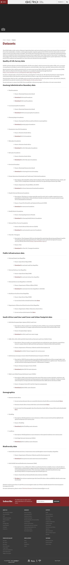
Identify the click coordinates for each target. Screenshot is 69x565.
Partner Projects (49, 542)
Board (4, 521)
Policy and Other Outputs (51, 532)
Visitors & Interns (6, 519)
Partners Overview (49, 540)
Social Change (27, 521)
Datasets (47, 534)
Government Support (28, 530)
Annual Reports (6, 525)
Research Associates (7, 517)
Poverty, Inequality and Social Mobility (31, 519)
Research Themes (27, 512)
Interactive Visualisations (8, 549)
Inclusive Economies (28, 517)
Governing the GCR (28, 514)
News (25, 540)
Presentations (48, 525)
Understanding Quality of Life (30, 527)
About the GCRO (6, 514)
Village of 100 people (7, 553)
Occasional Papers (49, 516)
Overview (5, 540)
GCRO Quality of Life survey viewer (32, 80)
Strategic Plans (6, 523)
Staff (4, 516)
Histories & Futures (28, 516)
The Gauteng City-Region (8, 512)
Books (47, 512)
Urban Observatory (6, 551)
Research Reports (49, 514)
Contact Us (5, 529)
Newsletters (26, 544)
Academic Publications (50, 521)
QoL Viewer (5, 542)
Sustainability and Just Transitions (30, 525)
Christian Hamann (27, 488)
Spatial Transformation (28, 523)
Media (25, 546)
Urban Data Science (28, 529)
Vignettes (47, 529)
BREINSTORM (11, 562)
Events (25, 542)
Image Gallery (5, 547)
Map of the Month (49, 530)
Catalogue (5, 527)
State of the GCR (6, 546)
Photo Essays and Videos (50, 527)
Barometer (5, 544)
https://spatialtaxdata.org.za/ (38, 241)
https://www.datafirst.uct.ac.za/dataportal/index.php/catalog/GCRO (21, 72)
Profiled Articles (49, 523)
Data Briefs (48, 517)
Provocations (48, 519)
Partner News (48, 544)
